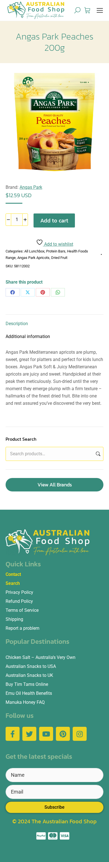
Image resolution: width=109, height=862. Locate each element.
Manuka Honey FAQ (25, 702)
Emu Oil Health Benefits (29, 693)
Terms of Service (22, 610)
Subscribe (54, 807)
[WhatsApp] (58, 292)
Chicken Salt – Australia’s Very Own (40, 657)
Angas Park (31, 187)
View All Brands (54, 484)
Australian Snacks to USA (31, 666)
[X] (28, 292)
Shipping (14, 619)
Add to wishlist (58, 244)
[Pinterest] (43, 292)
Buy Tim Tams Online (27, 684)
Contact (13, 574)
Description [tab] (17, 323)
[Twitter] (29, 734)
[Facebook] (13, 292)
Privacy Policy (19, 592)
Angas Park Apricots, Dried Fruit (42, 258)
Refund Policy (19, 601)
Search (97, 454)
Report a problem (22, 628)
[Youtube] (46, 734)
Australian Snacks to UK (29, 675)
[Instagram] (80, 734)
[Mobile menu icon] (99, 10)
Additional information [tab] (28, 336)
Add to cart (54, 220)
